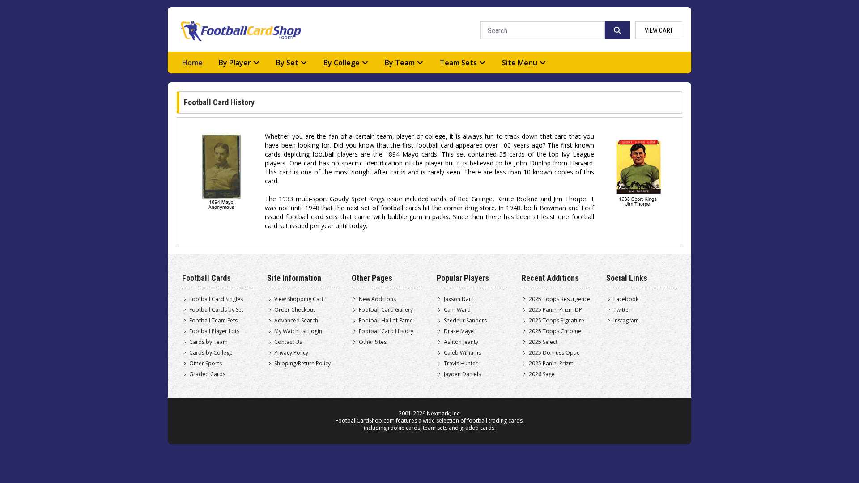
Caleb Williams (462, 352)
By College (341, 63)
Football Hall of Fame (386, 320)
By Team (400, 63)
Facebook (625, 299)
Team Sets (458, 63)
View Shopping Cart (298, 299)
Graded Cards (207, 374)
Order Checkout (294, 310)
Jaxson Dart (458, 299)
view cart (659, 30)
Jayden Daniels (462, 374)
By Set (287, 63)
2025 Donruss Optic (554, 352)
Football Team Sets (213, 320)
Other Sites (373, 342)
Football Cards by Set (216, 310)
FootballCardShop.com (365, 420)
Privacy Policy (291, 352)
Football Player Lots (214, 331)
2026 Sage (542, 374)
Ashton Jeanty (461, 342)
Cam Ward (457, 310)
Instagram (626, 320)
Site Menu (519, 63)
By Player (235, 63)
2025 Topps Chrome (555, 331)
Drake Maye (459, 331)
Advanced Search (296, 320)
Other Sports (205, 363)
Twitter (622, 310)
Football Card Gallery (386, 310)
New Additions (377, 299)
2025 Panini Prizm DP (555, 310)
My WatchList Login (298, 331)
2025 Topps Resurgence (559, 299)
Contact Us (288, 342)
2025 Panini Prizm (551, 363)
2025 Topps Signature (556, 320)
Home (192, 63)
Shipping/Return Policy (302, 363)
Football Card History (386, 331)
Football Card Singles (216, 299)
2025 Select (543, 342)
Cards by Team (208, 342)
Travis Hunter (461, 363)
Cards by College (211, 352)
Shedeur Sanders (465, 320)
